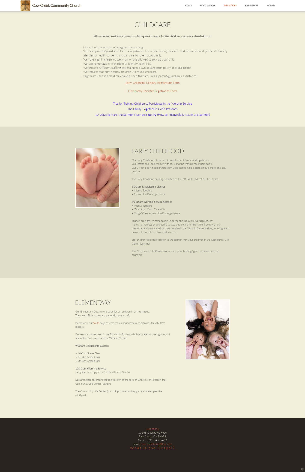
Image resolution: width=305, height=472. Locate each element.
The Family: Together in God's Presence (152, 109)
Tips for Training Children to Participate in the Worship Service (152, 103)
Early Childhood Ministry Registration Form (152, 83)
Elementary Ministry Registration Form (152, 91)
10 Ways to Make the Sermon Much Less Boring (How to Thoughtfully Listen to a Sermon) (152, 114)
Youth (96, 323)
